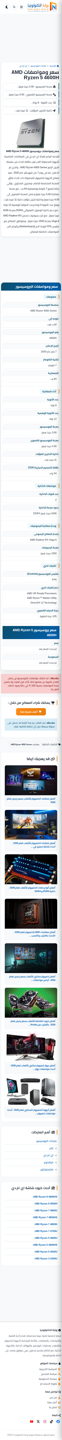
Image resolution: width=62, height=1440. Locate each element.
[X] (38, 1421)
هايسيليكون (46, 1169)
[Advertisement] (31, 41)
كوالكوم (48, 1162)
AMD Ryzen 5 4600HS (45, 1245)
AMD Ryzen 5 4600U (45, 1238)
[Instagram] (45, 1421)
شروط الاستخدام (48, 1383)
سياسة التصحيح (49, 1374)
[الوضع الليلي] (7, 7)
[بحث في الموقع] (14, 7)
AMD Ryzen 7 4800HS (45, 1217)
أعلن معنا (52, 1402)
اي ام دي (23, 66)
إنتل (51, 1148)
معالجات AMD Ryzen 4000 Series (25, 744)
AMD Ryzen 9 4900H (45, 1203)
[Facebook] (58, 1421)
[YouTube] (32, 1421)
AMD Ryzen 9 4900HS (45, 1197)
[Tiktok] (51, 1421)
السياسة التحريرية (48, 1369)
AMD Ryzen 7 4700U (45, 1231)
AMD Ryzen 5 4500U (45, 1251)
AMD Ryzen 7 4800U (45, 1210)
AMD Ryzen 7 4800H (45, 1224)
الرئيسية (53, 66)
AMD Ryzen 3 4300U (45, 1258)
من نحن (53, 1397)
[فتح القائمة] (21, 7)
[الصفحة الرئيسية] (42, 7)
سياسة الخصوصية (48, 1379)
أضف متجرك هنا (28, 711)
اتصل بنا (53, 1407)
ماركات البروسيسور (38, 66)
